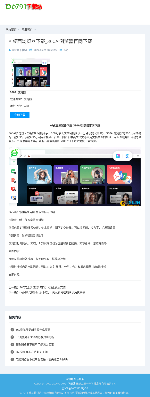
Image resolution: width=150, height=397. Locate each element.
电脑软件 (27, 29)
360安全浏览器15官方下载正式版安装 (43, 287)
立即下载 (19, 115)
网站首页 (11, 29)
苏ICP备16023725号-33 (75, 388)
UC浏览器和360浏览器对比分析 (33, 337)
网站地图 (71, 379)
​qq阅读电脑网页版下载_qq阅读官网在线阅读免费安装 (52, 292)
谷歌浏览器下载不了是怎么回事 (33, 344)
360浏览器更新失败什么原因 (31, 329)
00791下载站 (19, 50)
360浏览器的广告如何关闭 (30, 352)
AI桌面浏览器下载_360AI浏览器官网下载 (50, 41)
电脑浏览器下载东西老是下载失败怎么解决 (40, 359)
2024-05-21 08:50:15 (45, 50)
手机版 (80, 379)
